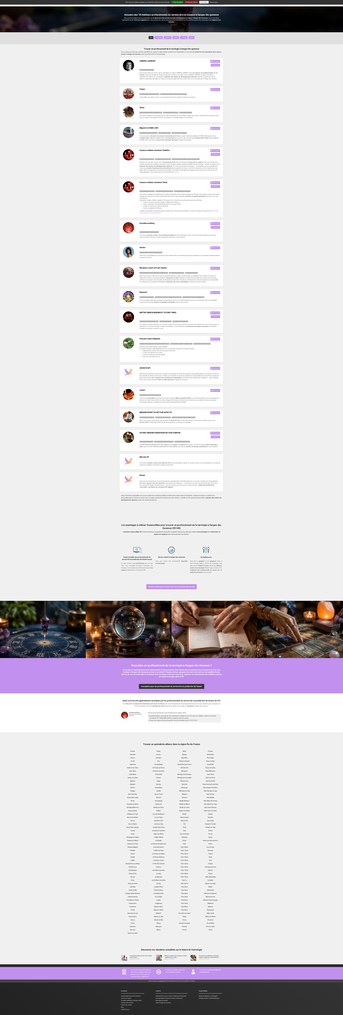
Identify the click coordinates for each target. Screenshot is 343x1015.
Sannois (210, 814)
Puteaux (210, 751)
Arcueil (133, 761)
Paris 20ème (184, 883)
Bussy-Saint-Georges (132, 827)
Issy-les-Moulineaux (158, 814)
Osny (184, 830)
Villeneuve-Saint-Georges (210, 900)
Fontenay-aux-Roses (159, 767)
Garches (158, 784)
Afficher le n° (215, 65)
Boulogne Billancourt (133, 807)
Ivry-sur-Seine (159, 817)
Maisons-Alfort (158, 906)
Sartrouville (210, 820)
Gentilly (158, 791)
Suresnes (210, 850)
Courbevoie (132, 906)
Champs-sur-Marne (132, 840)
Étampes (158, 758)
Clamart (132, 877)
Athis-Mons (132, 771)
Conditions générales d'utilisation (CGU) (131, 1000)
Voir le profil (215, 61)
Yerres (210, 930)
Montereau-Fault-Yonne (184, 764)
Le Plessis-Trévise (158, 860)
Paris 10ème (184, 847)
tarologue (184, 37)
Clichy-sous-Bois (132, 883)
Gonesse (158, 797)
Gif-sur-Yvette (158, 794)
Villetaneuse (210, 910)
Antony (133, 758)
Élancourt (132, 930)
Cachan (133, 830)
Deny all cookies (192, 2)
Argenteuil (133, 764)
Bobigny (132, 791)
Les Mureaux (158, 877)
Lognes (158, 900)
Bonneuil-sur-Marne (132, 804)
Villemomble (210, 890)
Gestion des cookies (126, 1005)
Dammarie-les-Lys (132, 913)
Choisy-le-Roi (132, 873)
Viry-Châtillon (210, 923)
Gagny (158, 781)
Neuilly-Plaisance (184, 801)
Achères (132, 751)
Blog (122, 1007)
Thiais (210, 857)
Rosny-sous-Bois (210, 767)
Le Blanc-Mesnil (158, 837)
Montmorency (184, 781)
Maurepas (158, 926)
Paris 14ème (184, 860)
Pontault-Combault (184, 923)
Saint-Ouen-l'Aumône (210, 807)
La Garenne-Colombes (158, 830)
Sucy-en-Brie (210, 847)
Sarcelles (210, 817)
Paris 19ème (184, 877)
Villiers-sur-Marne (210, 916)
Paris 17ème (184, 870)
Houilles (158, 810)
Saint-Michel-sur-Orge (210, 804)
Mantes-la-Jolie (158, 916)
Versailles (210, 880)
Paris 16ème (184, 867)
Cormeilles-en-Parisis (132, 900)
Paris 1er (184, 880)
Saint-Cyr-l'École (210, 777)
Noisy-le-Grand (184, 817)
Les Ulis (158, 883)
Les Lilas (158, 873)
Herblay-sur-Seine (158, 807)
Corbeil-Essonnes (133, 896)
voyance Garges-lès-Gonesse (163, 1002)
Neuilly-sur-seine (184, 807)
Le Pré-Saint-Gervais (158, 863)
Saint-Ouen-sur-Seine (210, 810)
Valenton (210, 870)
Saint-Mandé (210, 797)
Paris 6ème (184, 900)
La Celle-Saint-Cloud (158, 827)
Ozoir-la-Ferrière (184, 834)
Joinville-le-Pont (158, 820)
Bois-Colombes (132, 794)
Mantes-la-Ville (158, 920)
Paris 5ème (184, 896)
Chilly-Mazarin (133, 870)
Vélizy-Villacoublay (210, 877)
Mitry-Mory (184, 758)
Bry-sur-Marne (133, 824)
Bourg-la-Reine (132, 810)
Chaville (133, 857)
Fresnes (158, 777)
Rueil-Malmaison (210, 771)
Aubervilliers (132, 774)
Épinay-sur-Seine (133, 933)
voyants (176, 172)
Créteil (133, 910)
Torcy (210, 860)
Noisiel (184, 814)
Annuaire (123, 996)
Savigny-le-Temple (210, 824)
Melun (184, 751)
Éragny (159, 751)
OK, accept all (178, 2)
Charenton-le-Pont (132, 844)
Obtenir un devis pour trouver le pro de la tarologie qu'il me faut (171, 587)
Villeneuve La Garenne (210, 893)
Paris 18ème (184, 873)
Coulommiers (132, 903)
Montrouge (184, 787)
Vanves (210, 873)
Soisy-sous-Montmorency (210, 840)
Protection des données (127, 1002)
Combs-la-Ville (133, 890)
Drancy (133, 920)
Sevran (210, 834)
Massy (159, 923)
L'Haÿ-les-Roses (158, 890)
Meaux (159, 930)
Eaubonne (133, 926)
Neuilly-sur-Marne (184, 804)
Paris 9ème (184, 910)
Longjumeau (158, 903)
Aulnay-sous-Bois (133, 777)
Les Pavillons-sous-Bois (158, 880)
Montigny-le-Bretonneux (184, 774)
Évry (158, 761)
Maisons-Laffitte (158, 910)
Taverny (210, 853)
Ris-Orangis (210, 758)
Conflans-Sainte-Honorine (132, 893)
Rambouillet (210, 754)
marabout (168, 37)
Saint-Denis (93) (210, 781)
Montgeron (184, 771)
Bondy (132, 801)
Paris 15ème (184, 863)
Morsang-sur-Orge (184, 791)
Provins (184, 930)
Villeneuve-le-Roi (210, 896)
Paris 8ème (184, 906)
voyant (192, 37)
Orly (184, 824)
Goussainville (158, 801)
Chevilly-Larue (133, 867)
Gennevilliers (158, 787)
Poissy (184, 920)
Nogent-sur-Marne (184, 810)
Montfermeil (184, 767)
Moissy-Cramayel (184, 761)
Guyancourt (158, 804)
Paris (184, 844)
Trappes (210, 863)
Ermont (158, 754)
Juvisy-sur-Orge (158, 824)
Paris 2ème (184, 887)
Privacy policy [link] (214, 2)
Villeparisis (210, 903)
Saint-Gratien (210, 794)
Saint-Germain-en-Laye (210, 791)
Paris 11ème (184, 850)
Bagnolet (132, 784)
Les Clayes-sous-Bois (158, 870)
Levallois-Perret (158, 887)
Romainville (210, 764)
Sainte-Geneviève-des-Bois (210, 784)
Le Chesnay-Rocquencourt (158, 844)
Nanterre (184, 794)
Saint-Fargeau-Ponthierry (210, 787)
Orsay (184, 827)
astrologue (158, 37)
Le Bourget (158, 840)
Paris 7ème (184, 903)
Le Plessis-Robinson (158, 857)
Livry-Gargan (158, 896)
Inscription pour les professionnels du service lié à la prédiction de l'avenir (171, 686)
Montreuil (184, 784)
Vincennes (210, 920)
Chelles (133, 860)
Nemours (184, 797)
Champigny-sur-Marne (132, 837)
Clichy (132, 880)
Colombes (133, 887)
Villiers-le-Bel (210, 913)
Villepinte (210, 906)
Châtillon (132, 850)
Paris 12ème (184, 853)
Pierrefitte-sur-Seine (184, 913)
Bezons (133, 787)
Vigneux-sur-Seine (210, 883)
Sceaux (210, 830)
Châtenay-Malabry (132, 847)
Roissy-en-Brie (210, 761)
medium (175, 37)
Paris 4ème (184, 893)
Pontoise (184, 926)
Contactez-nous (125, 1009)
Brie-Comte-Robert (132, 817)
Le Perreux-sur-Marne (158, 853)
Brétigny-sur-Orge (132, 814)
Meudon (184, 754)
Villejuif (210, 887)
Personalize (204, 2)
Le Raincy (158, 867)
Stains (210, 844)
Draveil (133, 923)
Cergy (132, 834)
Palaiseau (184, 837)
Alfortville (132, 754)
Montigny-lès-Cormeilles (184, 777)
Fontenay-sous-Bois (158, 771)
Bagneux (132, 781)
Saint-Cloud (210, 774)
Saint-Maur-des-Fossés (210, 801)
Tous (151, 37)
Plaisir (184, 916)
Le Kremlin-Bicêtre (158, 847)
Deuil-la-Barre (133, 916)
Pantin (184, 840)
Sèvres (210, 837)
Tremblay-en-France (210, 867)
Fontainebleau (159, 764)
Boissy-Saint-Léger (132, 797)
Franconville (158, 774)
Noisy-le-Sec (184, 820)
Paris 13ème (184, 857)
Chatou (133, 853)
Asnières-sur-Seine (132, 767)
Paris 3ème (184, 890)
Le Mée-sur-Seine (159, 850)
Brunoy (133, 820)
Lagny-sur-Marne (158, 834)
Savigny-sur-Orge (210, 827)
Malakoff (158, 913)
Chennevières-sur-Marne (132, 863)
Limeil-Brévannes (159, 893)
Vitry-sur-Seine (210, 926)
